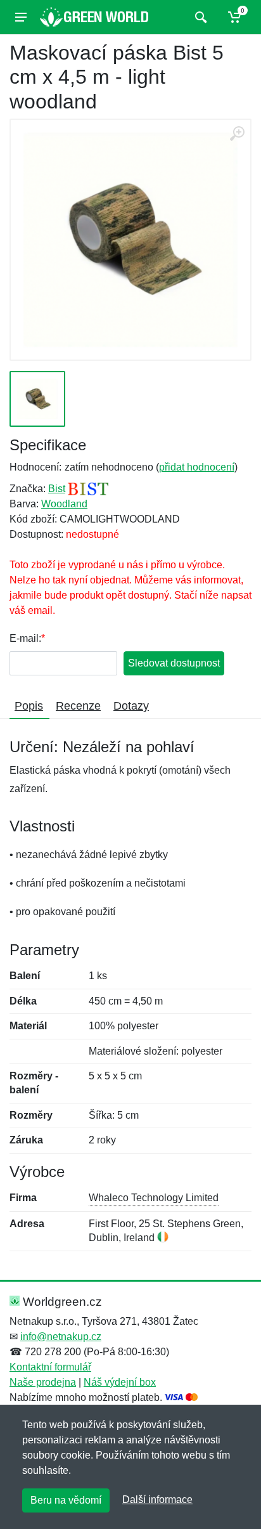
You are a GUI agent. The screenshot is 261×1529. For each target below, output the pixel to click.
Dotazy (131, 705)
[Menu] (21, 17)
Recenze (78, 705)
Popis (29, 705)
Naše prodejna (43, 1382)
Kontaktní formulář (50, 1367)
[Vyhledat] (199, 17)
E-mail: (25, 638)
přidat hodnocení (196, 467)
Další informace (157, 1499)
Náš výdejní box (120, 1382)
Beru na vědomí (65, 1500)
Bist (56, 488)
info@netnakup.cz (60, 1336)
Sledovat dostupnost (174, 663)
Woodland (64, 503)
